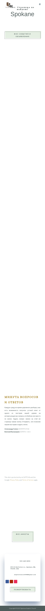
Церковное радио (19, 78)
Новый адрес (17, 516)
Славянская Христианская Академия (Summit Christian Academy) (21, 167)
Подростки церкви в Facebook (24, 124)
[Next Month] (38, 214)
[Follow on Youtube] (11, 581)
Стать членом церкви (20, 524)
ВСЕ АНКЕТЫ (22, 534)
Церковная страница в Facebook (25, 117)
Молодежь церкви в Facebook (24, 120)
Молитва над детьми (20, 513)
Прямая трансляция (21, 64)
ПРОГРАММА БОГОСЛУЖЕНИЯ (22, 185)
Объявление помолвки (21, 520)
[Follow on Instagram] (15, 581)
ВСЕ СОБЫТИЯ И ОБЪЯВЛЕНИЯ (22, 35)
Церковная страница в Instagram (25, 141)
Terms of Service (28, 480)
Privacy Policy (14, 480)
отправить (31, 473)
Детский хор (17, 506)
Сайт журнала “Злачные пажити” (24, 154)
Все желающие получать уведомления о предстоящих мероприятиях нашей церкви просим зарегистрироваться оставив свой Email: (22, 361)
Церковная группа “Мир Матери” (24, 137)
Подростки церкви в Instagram (24, 151)
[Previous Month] (7, 214)
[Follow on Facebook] (7, 581)
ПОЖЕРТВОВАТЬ (22, 590)
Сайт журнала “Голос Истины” (23, 127)
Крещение (16, 509)
